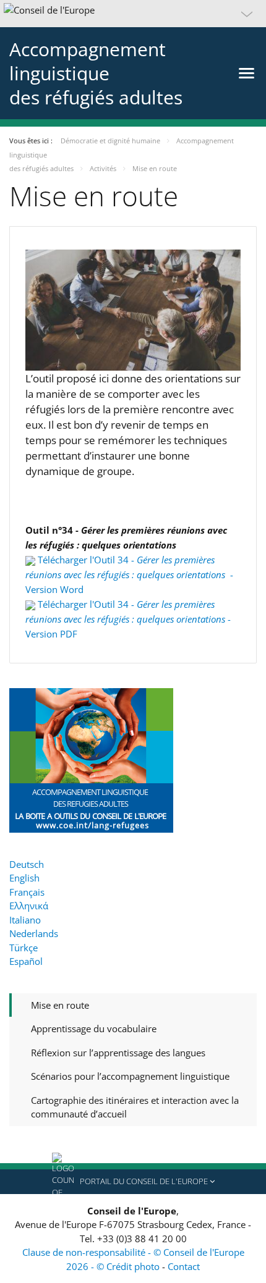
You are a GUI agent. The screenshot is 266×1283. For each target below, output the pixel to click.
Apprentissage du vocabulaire (94, 1028)
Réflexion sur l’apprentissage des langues (118, 1052)
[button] (133, 13)
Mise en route (60, 1005)
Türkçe (23, 947)
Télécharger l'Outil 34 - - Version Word (129, 574)
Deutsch (26, 864)
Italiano (25, 920)
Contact (184, 1266)
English (24, 878)
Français (27, 892)
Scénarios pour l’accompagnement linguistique (130, 1076)
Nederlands (33, 933)
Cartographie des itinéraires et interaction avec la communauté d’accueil (135, 1107)
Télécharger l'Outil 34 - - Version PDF (128, 619)
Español (26, 961)
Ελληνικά (28, 905)
